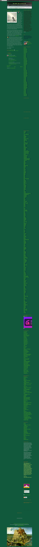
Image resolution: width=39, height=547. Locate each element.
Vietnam (25, 306)
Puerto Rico (25, 274)
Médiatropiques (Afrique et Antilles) (27, 402)
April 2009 (25, 68)
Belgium (24, 174)
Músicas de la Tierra (26, 403)
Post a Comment (9, 65)
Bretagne (25, 180)
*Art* (24, 133)
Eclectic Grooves (25, 339)
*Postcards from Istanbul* (26, 151)
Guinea (24, 220)
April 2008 (25, 80)
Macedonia (25, 247)
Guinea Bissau (25, 221)
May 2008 (25, 79)
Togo (24, 294)
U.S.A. (24, 300)
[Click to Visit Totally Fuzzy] (25, 316)
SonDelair (25, 360)
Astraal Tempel (25, 334)
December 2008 (25, 72)
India (24, 227)
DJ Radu (10, 54)
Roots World (25, 411)
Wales (24, 308)
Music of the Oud (25, 352)
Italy (24, 232)
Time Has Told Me (26, 368)
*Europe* (10, 50)
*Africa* (24, 132)
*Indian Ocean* (25, 140)
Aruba (24, 168)
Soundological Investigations (27, 361)
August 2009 (25, 64)
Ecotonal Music (25, 340)
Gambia (24, 213)
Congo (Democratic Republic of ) (27, 193)
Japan (24, 235)
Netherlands (25, 259)
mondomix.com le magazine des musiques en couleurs (21, 523)
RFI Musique (25, 408)
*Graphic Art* (25, 139)
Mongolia (25, 255)
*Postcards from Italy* (26, 152)
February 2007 (25, 94)
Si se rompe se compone (26, 358)
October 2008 (25, 74)
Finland (24, 208)
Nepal (24, 258)
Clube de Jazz (25, 386)
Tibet (24, 293)
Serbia (24, 279)
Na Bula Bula (25, 353)
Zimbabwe (25, 312)
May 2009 (25, 67)
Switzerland (25, 289)
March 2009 (25, 69)
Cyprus (24, 200)
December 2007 (25, 84)
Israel (24, 231)
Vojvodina (25, 307)
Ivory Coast (25, 233)
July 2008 (25, 77)
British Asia (25, 181)
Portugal (25, 272)
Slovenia (25, 282)
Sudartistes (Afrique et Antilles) (27, 412)
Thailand (25, 292)
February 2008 (25, 82)
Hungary (25, 225)
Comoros (25, 192)
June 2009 (25, 66)
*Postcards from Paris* (26, 153)
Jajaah (24, 345)
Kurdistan (25, 241)
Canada (24, 188)
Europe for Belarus (26, 426)
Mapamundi (25, 395)
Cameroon (25, 187)
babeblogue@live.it (20, 525)
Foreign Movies (25, 427)
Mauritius (25, 253)
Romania (25, 275)
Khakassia (25, 238)
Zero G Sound (25, 372)
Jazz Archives (25, 346)
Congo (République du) (26, 194)
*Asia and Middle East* (26, 134)
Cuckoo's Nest (25, 338)
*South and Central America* (27, 158)
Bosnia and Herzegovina (26, 178)
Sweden (24, 288)
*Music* (12, 50)
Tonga (24, 295)
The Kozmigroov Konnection (27, 416)
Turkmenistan (25, 298)
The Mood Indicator (26, 366)
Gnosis (24, 393)
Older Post (21, 66)
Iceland (24, 226)
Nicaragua (25, 262)
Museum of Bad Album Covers (27, 433)
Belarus (24, 173)
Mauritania (25, 252)
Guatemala (25, 219)
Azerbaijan (25, 171)
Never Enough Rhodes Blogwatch (27, 354)
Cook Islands (25, 195)
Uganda (24, 301)
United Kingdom (25, 302)
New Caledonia (25, 260)
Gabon (24, 211)
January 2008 (25, 83)
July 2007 (25, 89)
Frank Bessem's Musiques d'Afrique (28, 392)
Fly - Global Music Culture (26, 391)
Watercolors (25, 438)
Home (15, 66)
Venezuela (25, 305)
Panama (25, 269)
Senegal (24, 278)
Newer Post (8, 66)
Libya (24, 246)
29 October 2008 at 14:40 (12, 60)
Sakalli (24, 357)
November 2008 (25, 73)
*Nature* (25, 146)
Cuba (24, 198)
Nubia (24, 266)
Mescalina (25, 396)
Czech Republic (25, 201)
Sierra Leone (25, 280)
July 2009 (25, 65)
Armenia (25, 167)
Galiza (24, 212)
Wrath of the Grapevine (26, 371)
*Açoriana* (25, 131)
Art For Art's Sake (26, 333)
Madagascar (25, 248)
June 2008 (25, 78)
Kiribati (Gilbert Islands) (26, 239)
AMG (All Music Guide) (26, 382)
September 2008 (25, 75)
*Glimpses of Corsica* (26, 138)
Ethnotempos (25, 390)
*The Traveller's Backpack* (27, 159)
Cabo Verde (25, 185)
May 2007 (25, 91)
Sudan (24, 287)
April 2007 (25, 92)
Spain (24, 286)
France (14, 50)
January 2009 (25, 71)
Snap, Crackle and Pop (26, 359)
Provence (17, 50)
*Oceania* (25, 148)
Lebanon (25, 245)
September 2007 (25, 87)
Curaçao (25, 199)
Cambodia (25, 186)
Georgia (24, 214)
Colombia (25, 191)
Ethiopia (24, 206)
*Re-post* (25, 154)
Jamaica (25, 234)
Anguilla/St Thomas (26, 165)
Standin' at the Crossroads (27, 364)
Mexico (24, 254)
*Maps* (24, 144)
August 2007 (25, 88)
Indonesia (25, 228)
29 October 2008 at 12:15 (12, 56)
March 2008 (25, 81)
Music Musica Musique (26, 351)
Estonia (24, 205)
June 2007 (25, 90)
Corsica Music (25, 337)
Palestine (25, 268)
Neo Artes (25, 434)
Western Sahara (25, 309)
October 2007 (25, 86)
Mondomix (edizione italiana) (27, 397)
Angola (24, 164)
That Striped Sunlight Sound (27, 365)
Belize (24, 175)
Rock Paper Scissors (26, 409)
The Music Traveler (26, 367)
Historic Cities (25, 428)
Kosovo (24, 240)
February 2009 (25, 70)
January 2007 (25, 95)
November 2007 (25, 85)
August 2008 (25, 76)
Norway (24, 265)
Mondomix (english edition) (27, 398)
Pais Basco (25, 267)
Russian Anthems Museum (27, 435)
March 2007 (25, 93)
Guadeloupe (25, 218)
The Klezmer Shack (26, 415)
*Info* (24, 141)
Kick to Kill (25, 347)
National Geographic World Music (27, 404)
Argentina (25, 166)
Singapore (25, 281)
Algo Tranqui (25, 332)
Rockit (24, 410)
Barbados (25, 172)
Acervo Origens (25, 331)
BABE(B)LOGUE (19, 4)
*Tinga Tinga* (25, 160)
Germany (25, 215)
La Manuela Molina (26, 432)
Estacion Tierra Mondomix (26, 389)
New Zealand (25, 261)
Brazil (24, 179)
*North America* (25, 147)
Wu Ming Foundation (26, 439)
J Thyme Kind (25, 344)
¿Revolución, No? (26, 373)
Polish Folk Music (26, 405)
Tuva (24, 299)
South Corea (25, 285)
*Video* (24, 161)
